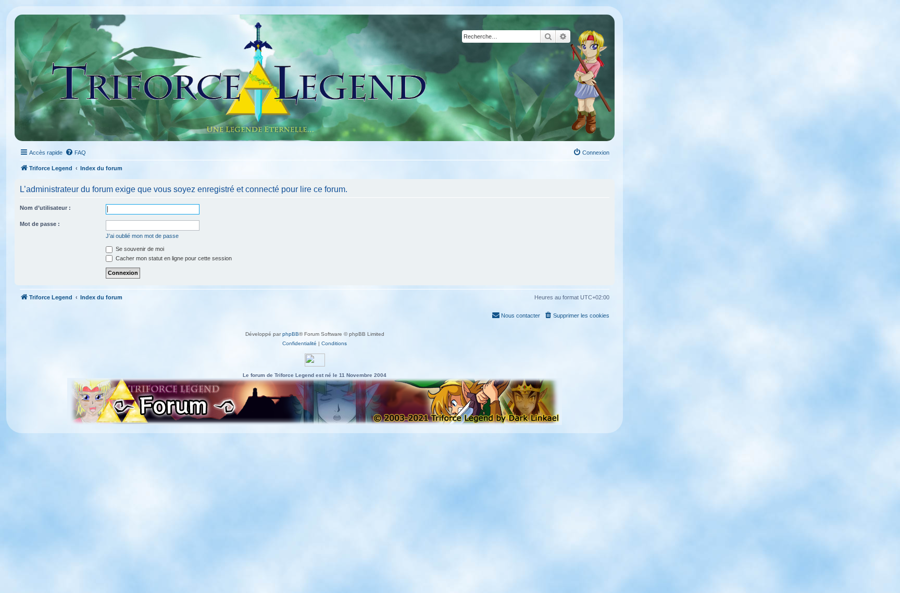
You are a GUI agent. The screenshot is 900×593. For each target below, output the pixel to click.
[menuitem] (75, 152)
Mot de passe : (40, 224)
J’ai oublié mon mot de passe (142, 236)
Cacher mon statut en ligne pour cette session (173, 258)
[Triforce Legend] (240, 77)
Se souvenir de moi (139, 249)
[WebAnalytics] (315, 360)
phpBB (290, 334)
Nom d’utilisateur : (45, 208)
